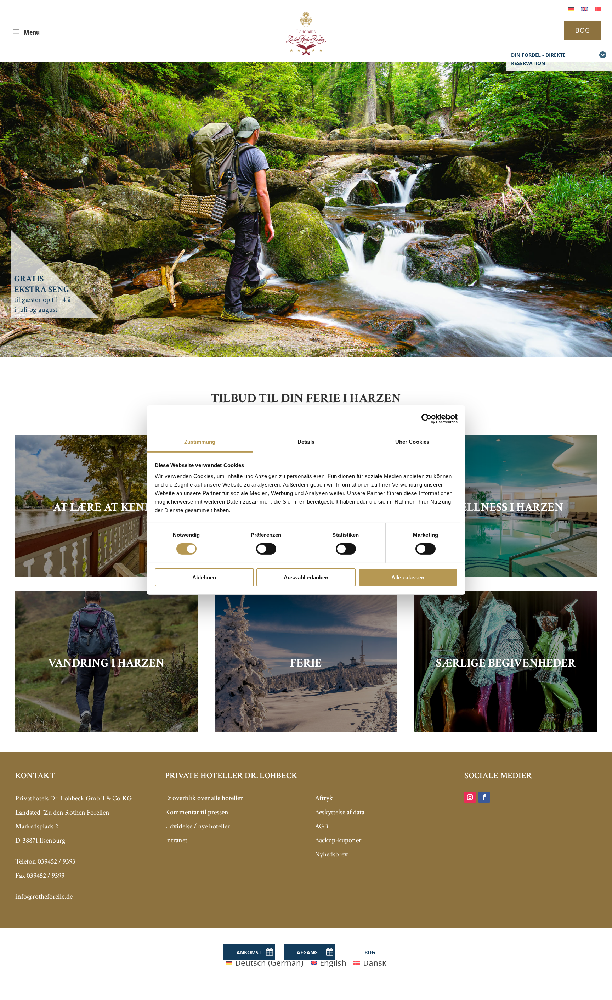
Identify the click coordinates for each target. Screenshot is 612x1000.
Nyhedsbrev (331, 854)
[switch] (266, 549)
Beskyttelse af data (339, 812)
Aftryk (324, 798)
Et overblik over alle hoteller (204, 798)
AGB (321, 826)
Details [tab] (306, 442)
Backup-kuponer (338, 840)
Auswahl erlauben (306, 577)
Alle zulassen (407, 577)
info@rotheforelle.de (44, 896)
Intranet (176, 840)
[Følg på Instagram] (470, 797)
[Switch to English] (584, 8)
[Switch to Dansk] (598, 8)
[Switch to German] (571, 8)
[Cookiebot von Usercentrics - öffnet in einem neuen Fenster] (427, 418)
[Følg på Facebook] (484, 797)
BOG (582, 30)
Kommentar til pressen (196, 812)
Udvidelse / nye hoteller (197, 826)
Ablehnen (204, 577)
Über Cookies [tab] (412, 442)
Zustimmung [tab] (200, 442)
